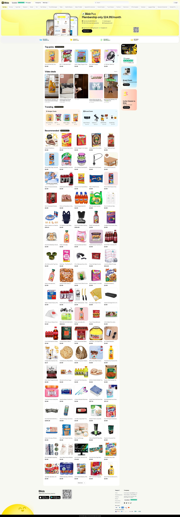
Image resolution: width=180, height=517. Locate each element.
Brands (31, 7)
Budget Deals (52, 111)
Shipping (117, 496)
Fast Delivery (43, 7)
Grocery (11, 7)
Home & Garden (101, 7)
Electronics (126, 7)
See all (115, 71)
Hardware (143, 7)
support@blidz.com (133, 492)
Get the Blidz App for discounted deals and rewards (90, 515)
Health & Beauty (69, 7)
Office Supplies (134, 7)
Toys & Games (110, 7)
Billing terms (117, 502)
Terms (116, 492)
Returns (116, 498)
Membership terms (118, 494)
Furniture (118, 7)
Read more (86, 31)
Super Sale (18, 7)
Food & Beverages (53, 7)
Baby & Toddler (78, 7)
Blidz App (45, 2)
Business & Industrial (162, 7)
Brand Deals (89, 111)
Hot (37, 7)
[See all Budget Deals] (78, 111)
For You (4, 7)
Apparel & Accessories (90, 7)
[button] (52, 58)
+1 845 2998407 (133, 494)
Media (61, 7)
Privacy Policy (117, 500)
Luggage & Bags (151, 7)
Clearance (25, 7)
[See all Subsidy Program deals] (116, 111)
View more (80, 482)
